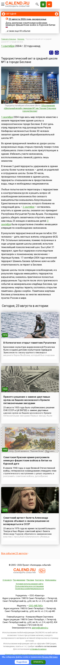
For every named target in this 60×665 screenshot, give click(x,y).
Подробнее (21, 662)
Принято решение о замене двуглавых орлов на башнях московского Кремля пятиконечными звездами (26, 400)
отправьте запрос (38, 649)
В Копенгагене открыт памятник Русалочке (29, 342)
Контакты (39, 580)
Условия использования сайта (29, 584)
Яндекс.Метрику (50, 657)
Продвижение (19, 580)
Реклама (30, 580)
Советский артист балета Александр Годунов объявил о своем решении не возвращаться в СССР (26, 521)
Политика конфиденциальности (29, 589)
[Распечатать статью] (57, 53)
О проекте (7, 580)
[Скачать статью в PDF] (51, 53)
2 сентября (28, 207)
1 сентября (8, 46)
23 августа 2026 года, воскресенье (27, 19)
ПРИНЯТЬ (38, 662)
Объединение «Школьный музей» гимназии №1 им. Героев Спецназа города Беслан (30, 108)
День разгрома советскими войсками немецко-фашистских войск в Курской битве (30, 24)
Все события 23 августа (14, 553)
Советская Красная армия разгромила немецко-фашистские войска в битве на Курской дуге (27, 460)
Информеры (50, 580)
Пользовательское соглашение (29, 586)
